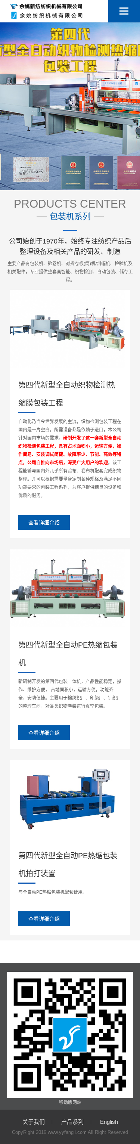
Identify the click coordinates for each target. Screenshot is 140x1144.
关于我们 (33, 1122)
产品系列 (72, 1122)
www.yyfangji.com (67, 1132)
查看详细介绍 (44, 523)
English (109, 1122)
